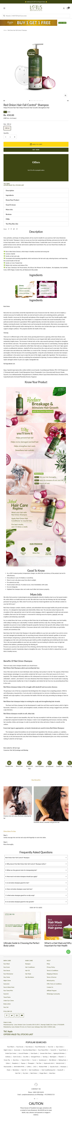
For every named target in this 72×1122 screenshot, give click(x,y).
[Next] (67, 100)
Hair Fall (17, 1073)
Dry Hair (25, 1073)
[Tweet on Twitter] (14, 229)
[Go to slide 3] (37, 1098)
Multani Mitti (43, 1066)
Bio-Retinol (52, 1060)
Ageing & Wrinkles (59, 1053)
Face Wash (7, 964)
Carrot (34, 1060)
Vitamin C (61, 1056)
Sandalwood (43, 1060)
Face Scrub (7, 967)
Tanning (45, 1056)
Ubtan (8, 1063)
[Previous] (4, 100)
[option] (25, 289)
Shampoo (28, 964)
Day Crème (7, 977)
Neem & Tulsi (26, 1060)
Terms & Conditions (52, 970)
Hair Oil (27, 970)
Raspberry (15, 1063)
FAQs (48, 964)
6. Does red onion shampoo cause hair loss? (18, 889)
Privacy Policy (51, 967)
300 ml (7, 128)
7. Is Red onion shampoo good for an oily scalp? (20, 895)
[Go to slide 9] (42, 100)
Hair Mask (28, 974)
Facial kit (6, 994)
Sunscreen (6, 984)
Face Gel (6, 1007)
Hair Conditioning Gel (48, 1070)
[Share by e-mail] (16, 229)
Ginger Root (43, 1073)
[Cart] (67, 8)
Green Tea (7, 1060)
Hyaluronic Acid (49, 1063)
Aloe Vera (16, 1060)
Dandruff (60, 1070)
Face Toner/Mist (8, 990)
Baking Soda (62, 1060)
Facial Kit (53, 1050)
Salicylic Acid (60, 1063)
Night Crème (7, 980)
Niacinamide (7, 1066)
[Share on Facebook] (8, 229)
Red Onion (33, 1073)
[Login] (64, 8)
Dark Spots (34, 1053)
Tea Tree (38, 1063)
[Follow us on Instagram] (17, 1015)
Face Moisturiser (8, 974)
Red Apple (53, 1056)
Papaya (23, 1063)
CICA (34, 1066)
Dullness (8, 1056)
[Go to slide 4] (34, 100)
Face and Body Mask (29, 1050)
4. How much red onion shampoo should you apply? (21, 876)
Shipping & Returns (52, 974)
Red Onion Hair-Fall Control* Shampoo (17, 857)
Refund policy (51, 980)
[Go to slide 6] (37, 100)
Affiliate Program (51, 990)
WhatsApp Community (53, 994)
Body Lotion (7, 1004)
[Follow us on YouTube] (22, 1015)
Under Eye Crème (9, 1000)
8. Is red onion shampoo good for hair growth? (19, 901)
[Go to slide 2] (31, 100)
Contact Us (50, 987)
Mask (8, 1070)
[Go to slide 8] (40, 100)
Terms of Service (51, 977)
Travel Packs (7, 997)
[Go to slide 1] (29, 100)
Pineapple (31, 1063)
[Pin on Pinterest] (11, 229)
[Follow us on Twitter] (12, 1015)
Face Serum (7, 970)
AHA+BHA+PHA (19, 1066)
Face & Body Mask (9, 987)
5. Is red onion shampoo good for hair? (17, 883)
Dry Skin (25, 1056)
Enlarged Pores (35, 1056)
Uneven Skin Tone (45, 1053)
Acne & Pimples (23, 1053)
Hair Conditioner (30, 967)
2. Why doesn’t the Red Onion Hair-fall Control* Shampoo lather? (25, 864)
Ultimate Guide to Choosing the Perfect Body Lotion (21, 944)
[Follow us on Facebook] (7, 1015)
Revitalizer (16, 1070)
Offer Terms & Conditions (54, 984)
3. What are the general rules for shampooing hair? (21, 870)
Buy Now (36, 149)
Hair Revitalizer (29, 977)
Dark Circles (17, 1056)
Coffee (29, 1066)
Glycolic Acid (54, 1066)
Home (5, 30)
